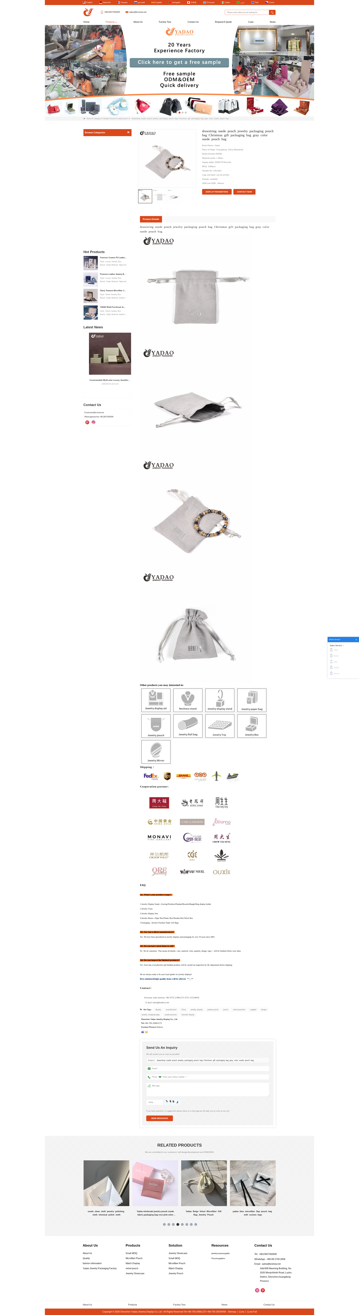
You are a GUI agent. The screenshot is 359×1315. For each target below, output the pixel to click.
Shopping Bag (92, 223)
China (183, 1010)
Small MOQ (91, 139)
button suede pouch (95, 212)
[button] (173, 113)
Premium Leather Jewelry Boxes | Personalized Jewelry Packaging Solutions (113, 274)
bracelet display (188, 1015)
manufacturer (171, 1010)
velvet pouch (93, 218)
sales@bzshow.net (137, 12)
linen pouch (92, 190)
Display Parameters (217, 192)
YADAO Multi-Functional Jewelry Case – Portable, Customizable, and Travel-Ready (113, 307)
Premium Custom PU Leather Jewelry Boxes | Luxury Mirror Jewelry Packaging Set (113, 258)
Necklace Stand (93, 162)
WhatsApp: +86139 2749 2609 (269, 1259)
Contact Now (244, 192)
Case (251, 22)
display (158, 1010)
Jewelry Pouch (109, 118)
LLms (241, 1312)
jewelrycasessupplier (220, 1253)
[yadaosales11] (142, 1032)
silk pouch (92, 185)
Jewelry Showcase (94, 168)
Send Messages (159, 1118)
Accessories (91, 229)
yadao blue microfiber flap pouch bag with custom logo (155, 1213)
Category (97, 118)
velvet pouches (239, 1010)
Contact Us (193, 22)
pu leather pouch (94, 201)
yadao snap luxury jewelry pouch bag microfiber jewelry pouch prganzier (204, 1213)
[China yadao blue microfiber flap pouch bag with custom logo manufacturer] (155, 1183)
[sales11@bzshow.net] (146, 1032)
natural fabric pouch (95, 196)
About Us (138, 22)
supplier (253, 1010)
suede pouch (122, 118)
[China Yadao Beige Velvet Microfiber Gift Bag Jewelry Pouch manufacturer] (106, 1183)
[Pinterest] (87, 422)
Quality (86, 1258)
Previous (84, 359)
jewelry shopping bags (151, 1015)
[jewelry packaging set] (179, 70)
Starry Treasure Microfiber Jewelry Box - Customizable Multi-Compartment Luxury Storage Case (113, 290)
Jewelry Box (91, 150)
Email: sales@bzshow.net (267, 1264)
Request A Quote (223, 22)
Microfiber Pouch (95, 207)
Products (110, 22)
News (273, 22)
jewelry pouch (212, 1010)
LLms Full (252, 1312)
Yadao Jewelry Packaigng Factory (100, 1268)
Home (86, 22)
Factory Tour (165, 22)
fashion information (92, 1263)
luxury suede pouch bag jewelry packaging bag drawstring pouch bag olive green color (253, 1213)
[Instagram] (93, 422)
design (263, 1010)
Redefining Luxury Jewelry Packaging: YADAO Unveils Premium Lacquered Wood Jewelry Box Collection (116, 380)
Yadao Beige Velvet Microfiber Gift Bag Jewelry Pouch (106, 1213)
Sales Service (336, 645)
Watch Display (92, 241)
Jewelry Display (92, 145)
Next (130, 359)
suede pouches (170, 1015)
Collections (90, 235)
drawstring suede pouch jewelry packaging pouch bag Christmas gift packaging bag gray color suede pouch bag (206, 1060)
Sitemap (232, 1312)
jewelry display (197, 1010)
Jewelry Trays (92, 156)
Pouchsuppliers (218, 1258)
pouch (225, 1010)
